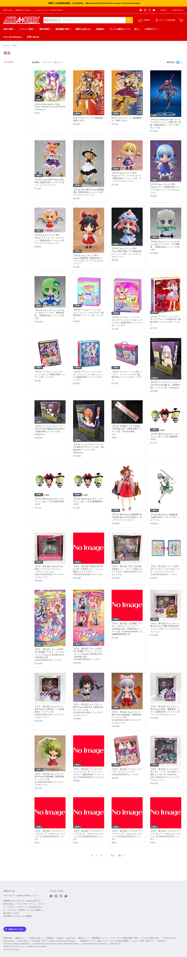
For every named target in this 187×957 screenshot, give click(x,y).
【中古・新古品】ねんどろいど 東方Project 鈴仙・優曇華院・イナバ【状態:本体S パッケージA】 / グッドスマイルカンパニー (165, 710)
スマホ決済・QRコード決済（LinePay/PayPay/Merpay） (54, 941)
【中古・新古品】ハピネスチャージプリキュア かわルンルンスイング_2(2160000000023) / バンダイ (88, 835)
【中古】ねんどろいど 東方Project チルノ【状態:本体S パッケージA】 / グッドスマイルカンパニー (165, 188)
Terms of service (169, 938)
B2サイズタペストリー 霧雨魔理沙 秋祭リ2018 (126, 119)
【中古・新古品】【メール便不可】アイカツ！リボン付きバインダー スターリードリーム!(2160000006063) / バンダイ (165, 570)
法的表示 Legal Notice (65, 938)
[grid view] (178, 62)
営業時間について (99, 938)
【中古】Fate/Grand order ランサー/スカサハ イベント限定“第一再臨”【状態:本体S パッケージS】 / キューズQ (165, 123)
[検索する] (129, 20)
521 (113, 855)
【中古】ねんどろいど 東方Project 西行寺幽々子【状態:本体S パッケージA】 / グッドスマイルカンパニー (127, 252)
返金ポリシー (20, 938)
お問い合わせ (33, 37)
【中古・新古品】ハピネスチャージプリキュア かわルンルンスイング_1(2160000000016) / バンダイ (49, 835)
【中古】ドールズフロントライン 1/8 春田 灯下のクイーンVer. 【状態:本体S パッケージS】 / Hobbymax (88, 448)
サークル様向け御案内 (120, 941)
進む (120, 855)
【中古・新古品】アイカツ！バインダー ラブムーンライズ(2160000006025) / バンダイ (127, 772)
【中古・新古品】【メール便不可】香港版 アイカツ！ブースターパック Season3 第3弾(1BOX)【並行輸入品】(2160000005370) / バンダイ (49, 654)
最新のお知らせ (83, 29)
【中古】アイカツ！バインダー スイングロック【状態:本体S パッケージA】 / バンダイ (49, 374)
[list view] (182, 62)
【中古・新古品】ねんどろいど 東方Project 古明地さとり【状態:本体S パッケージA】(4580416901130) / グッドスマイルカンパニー (49, 712)
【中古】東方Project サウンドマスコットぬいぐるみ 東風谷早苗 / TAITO (49, 501)
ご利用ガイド (150, 29)
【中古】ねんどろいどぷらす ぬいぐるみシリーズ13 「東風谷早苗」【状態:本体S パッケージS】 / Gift (49, 314)
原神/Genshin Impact (23, 10)
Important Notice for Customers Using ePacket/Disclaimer (56, 943)
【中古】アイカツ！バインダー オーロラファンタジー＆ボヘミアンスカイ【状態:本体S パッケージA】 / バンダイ (127, 321)
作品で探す (8, 29)
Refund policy (8, 941)
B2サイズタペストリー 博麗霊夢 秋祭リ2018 (88, 119)
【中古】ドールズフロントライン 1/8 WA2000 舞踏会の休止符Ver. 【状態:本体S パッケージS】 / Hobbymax (49, 430)
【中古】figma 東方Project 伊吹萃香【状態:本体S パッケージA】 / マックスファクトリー (49, 182)
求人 (136, 29)
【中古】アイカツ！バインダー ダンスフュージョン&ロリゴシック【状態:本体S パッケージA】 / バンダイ (88, 375)
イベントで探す (26, 29)
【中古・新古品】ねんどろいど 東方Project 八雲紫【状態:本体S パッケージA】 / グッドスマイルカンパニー (165, 627)
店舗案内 (100, 29)
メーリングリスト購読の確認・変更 (123, 938)
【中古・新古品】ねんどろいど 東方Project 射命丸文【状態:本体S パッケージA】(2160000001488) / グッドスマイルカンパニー (88, 710)
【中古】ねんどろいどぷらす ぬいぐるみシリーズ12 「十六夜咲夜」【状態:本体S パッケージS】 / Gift (165, 245)
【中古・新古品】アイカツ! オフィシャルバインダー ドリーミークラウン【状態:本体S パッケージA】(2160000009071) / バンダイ (88, 773)
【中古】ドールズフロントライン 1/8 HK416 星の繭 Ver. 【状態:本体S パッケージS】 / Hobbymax (165, 385)
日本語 (162, 10)
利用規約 (49, 938)
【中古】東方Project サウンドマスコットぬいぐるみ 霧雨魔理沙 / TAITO (88, 501)
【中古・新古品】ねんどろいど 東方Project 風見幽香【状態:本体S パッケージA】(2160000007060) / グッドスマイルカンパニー (49, 779)
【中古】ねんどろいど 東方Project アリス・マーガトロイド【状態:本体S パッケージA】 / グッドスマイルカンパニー (127, 177)
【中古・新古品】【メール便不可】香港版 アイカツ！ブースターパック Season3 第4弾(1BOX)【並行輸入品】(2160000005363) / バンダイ (88, 654)
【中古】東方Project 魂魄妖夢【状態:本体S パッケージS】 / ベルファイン (165, 517)
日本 (177, 10)
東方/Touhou (8, 10)
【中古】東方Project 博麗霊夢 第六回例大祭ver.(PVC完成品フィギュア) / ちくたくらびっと (127, 517)
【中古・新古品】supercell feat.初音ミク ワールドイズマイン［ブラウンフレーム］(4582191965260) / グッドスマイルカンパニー (49, 572)
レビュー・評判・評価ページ (143, 941)
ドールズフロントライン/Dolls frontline (48, 10)
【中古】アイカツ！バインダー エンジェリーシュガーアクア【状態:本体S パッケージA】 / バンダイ (88, 314)
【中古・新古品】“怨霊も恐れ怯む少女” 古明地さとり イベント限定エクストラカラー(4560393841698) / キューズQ (88, 570)
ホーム (6, 45)
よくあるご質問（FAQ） (150, 938)
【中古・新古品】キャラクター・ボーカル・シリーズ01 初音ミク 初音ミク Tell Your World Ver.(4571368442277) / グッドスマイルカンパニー (165, 774)
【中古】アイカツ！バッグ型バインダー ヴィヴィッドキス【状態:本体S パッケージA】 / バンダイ (127, 375)
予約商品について (87, 941)
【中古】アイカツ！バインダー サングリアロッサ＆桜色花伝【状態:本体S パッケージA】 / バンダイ (165, 320)
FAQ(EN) (161, 941)
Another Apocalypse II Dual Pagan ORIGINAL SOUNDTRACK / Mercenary (49, 107)
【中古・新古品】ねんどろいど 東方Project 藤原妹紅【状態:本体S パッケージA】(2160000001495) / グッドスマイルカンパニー (127, 717)
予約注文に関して (36, 938)
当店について (102, 941)
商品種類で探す (63, 29)
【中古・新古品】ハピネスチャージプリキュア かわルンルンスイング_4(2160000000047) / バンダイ (127, 835)
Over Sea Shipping (12, 37)
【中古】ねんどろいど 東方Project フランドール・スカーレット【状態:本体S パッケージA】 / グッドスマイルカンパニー (49, 239)
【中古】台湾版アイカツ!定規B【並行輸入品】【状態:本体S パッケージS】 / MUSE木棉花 (127, 429)
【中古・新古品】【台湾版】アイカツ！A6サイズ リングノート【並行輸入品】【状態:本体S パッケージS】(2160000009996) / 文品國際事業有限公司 (127, 629)
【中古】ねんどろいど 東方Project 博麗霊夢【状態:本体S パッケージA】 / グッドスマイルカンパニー (88, 259)
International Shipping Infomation (16, 943)
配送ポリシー (83, 938)
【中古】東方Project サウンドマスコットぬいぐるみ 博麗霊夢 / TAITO (165, 437)
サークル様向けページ (120, 29)
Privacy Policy (22, 941)
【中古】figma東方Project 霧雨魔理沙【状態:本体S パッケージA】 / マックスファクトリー (88, 192)
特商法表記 (7, 938)
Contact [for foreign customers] (94, 943)
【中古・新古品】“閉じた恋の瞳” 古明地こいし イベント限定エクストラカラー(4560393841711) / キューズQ (128, 570)
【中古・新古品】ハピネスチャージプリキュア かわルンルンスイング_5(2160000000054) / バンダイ (165, 835)
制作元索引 (45, 29)
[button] (165, 20)
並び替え (36, 62)
